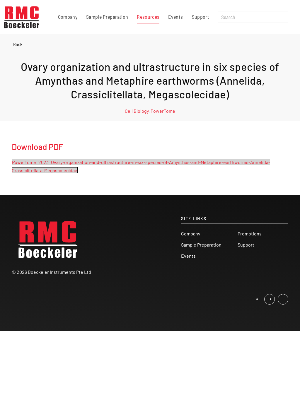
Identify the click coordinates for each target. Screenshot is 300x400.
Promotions (250, 233)
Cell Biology (137, 111)
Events (175, 16)
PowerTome (163, 111)
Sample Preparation (107, 16)
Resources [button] (148, 16)
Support (200, 16)
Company (67, 16)
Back (17, 44)
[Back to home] (22, 17)
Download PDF (37, 147)
